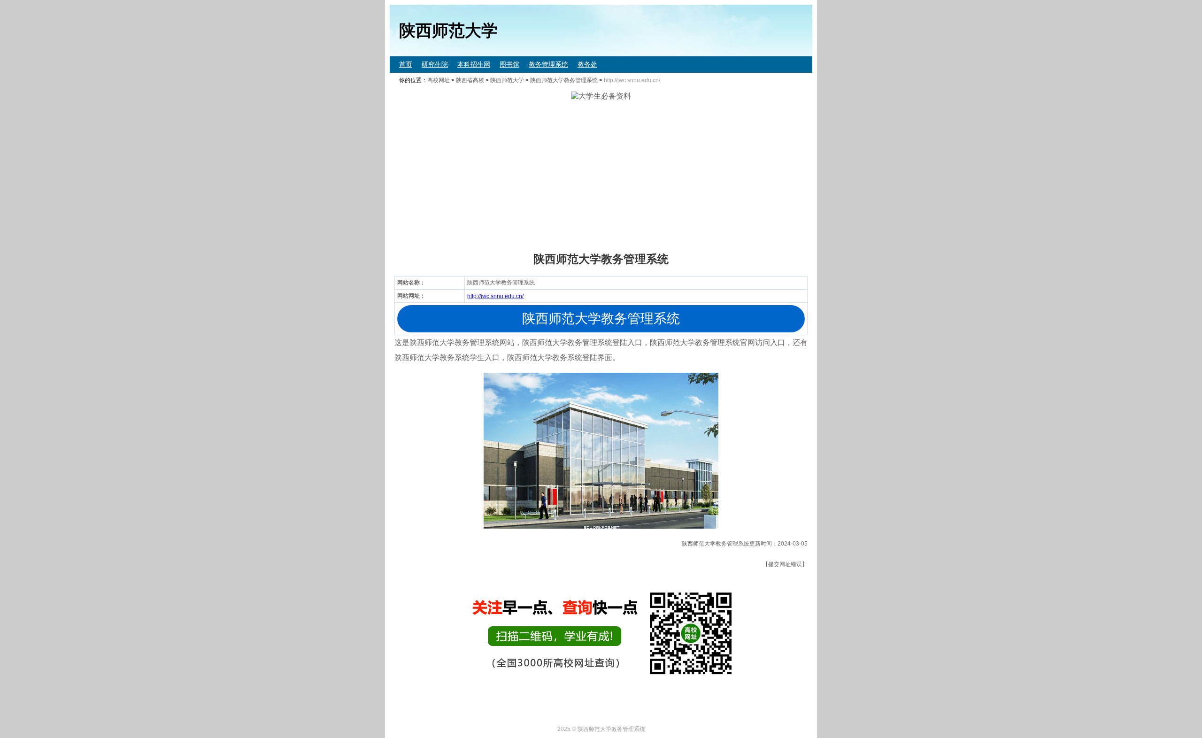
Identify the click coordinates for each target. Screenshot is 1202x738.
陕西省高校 (470, 80)
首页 (405, 64)
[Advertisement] (671, 176)
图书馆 (509, 64)
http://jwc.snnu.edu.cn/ (495, 296)
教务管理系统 (548, 64)
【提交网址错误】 (785, 564)
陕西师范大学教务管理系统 (564, 80)
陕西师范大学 (507, 80)
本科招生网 (473, 64)
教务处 (587, 64)
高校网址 (438, 80)
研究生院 (435, 64)
